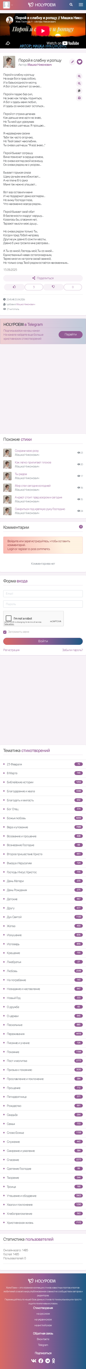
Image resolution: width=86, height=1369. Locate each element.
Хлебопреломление (43, 1214)
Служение (43, 1142)
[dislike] (53, 287)
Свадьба (43, 1115)
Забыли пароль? (72, 650)
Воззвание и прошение (43, 836)
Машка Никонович (39, 64)
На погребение (43, 980)
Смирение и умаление (43, 1151)
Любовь (44, 971)
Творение (43, 1178)
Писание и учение (43, 1043)
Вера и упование (44, 827)
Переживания (44, 1034)
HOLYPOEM (13, 324)
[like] (14, 287)
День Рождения (43, 890)
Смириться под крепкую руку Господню (40, 509)
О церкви (43, 1016)
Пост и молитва (44, 1061)
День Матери (43, 881)
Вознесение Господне (43, 845)
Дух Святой (44, 917)
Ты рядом (21, 474)
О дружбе (43, 1007)
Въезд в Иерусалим (43, 863)
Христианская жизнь (44, 1223)
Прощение (43, 1088)
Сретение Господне (43, 1169)
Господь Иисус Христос (43, 872)
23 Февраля (43, 764)
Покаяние (44, 1052)
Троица (43, 1187)
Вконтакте (43, 1339)
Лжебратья (43, 962)
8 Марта (43, 773)
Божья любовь (44, 818)
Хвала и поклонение (44, 1204)
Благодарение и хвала (44, 791)
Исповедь (43, 944)
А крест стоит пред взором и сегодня (38, 497)
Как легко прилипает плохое (33, 462)
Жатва (43, 926)
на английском (43, 1325)
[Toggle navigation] (81, 4)
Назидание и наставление (43, 989)
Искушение (43, 935)
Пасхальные (43, 1025)
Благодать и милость (43, 800)
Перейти (71, 334)
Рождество (43, 1106)
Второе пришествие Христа (43, 854)
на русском (42, 1313)
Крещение (43, 953)
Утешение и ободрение (44, 1196)
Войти (43, 641)
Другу (43, 908)
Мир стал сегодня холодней (32, 486)
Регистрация (11, 650)
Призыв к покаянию (44, 1070)
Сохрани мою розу (26, 451)
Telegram (43, 1345)
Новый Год (43, 998)
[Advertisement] (43, 390)
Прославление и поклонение (43, 1079)
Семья (43, 1124)
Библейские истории (44, 782)
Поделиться (45, 278)
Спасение (44, 1160)
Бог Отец (43, 809)
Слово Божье (44, 1133)
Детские (43, 899)
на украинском (43, 1319)
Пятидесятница (43, 1097)
